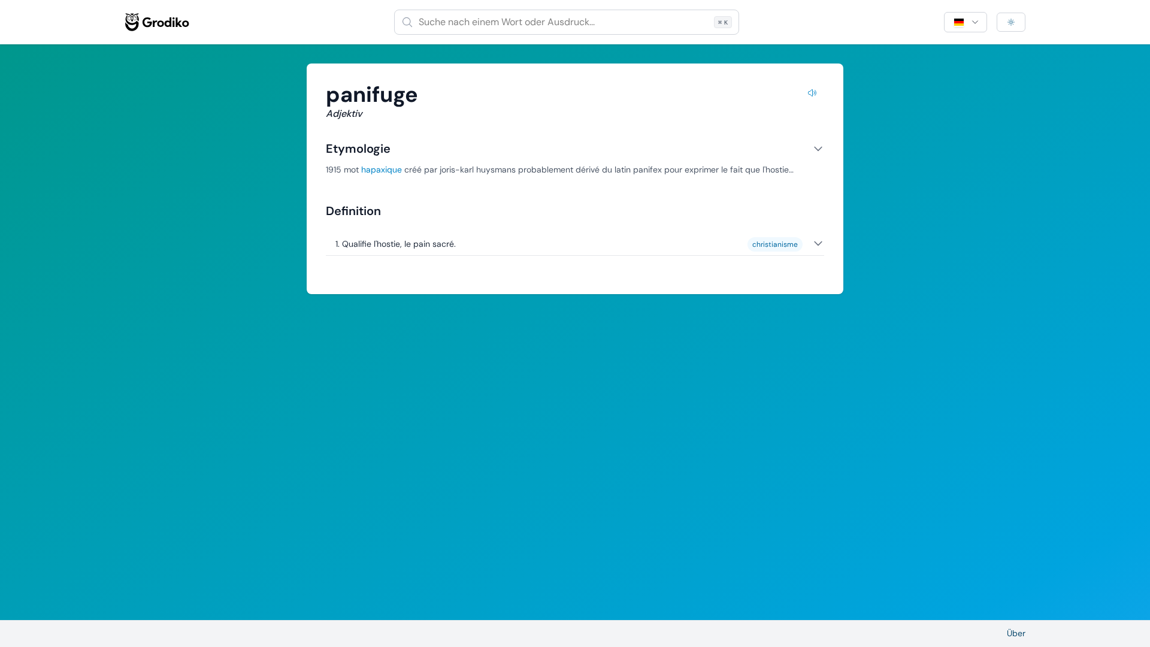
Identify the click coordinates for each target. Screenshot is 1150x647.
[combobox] (566, 22)
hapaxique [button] (381, 169)
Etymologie (358, 148)
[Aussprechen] (812, 95)
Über (1016, 633)
